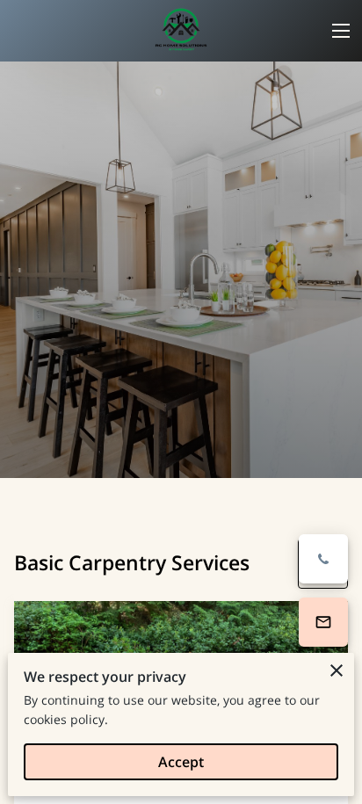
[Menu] (341, 30)
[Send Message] (323, 622)
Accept (181, 761)
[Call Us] (323, 558)
